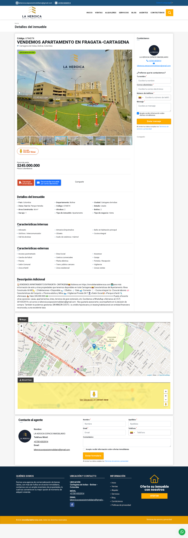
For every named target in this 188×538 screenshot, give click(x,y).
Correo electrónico (145, 85)
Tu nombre (142, 76)
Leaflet (149, 375)
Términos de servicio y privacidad (116, 461)
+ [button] (21, 326)
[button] (130, 52)
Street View (29, 151)
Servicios (124, 13)
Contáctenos (157, 13)
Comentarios (88, 437)
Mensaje (141, 102)
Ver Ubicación (86, 400)
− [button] (21, 330)
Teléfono (132, 428)
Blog (134, 13)
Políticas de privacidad (121, 505)
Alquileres (110, 13)
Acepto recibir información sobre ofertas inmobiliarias (107, 449)
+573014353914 (64, 3)
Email (85, 428)
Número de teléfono (145, 93)
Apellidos (132, 420)
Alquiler (115, 490)
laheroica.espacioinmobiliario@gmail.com (154, 66)
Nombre (87, 420)
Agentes (143, 13)
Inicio (89, 13)
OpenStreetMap (164, 375)
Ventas (98, 13)
